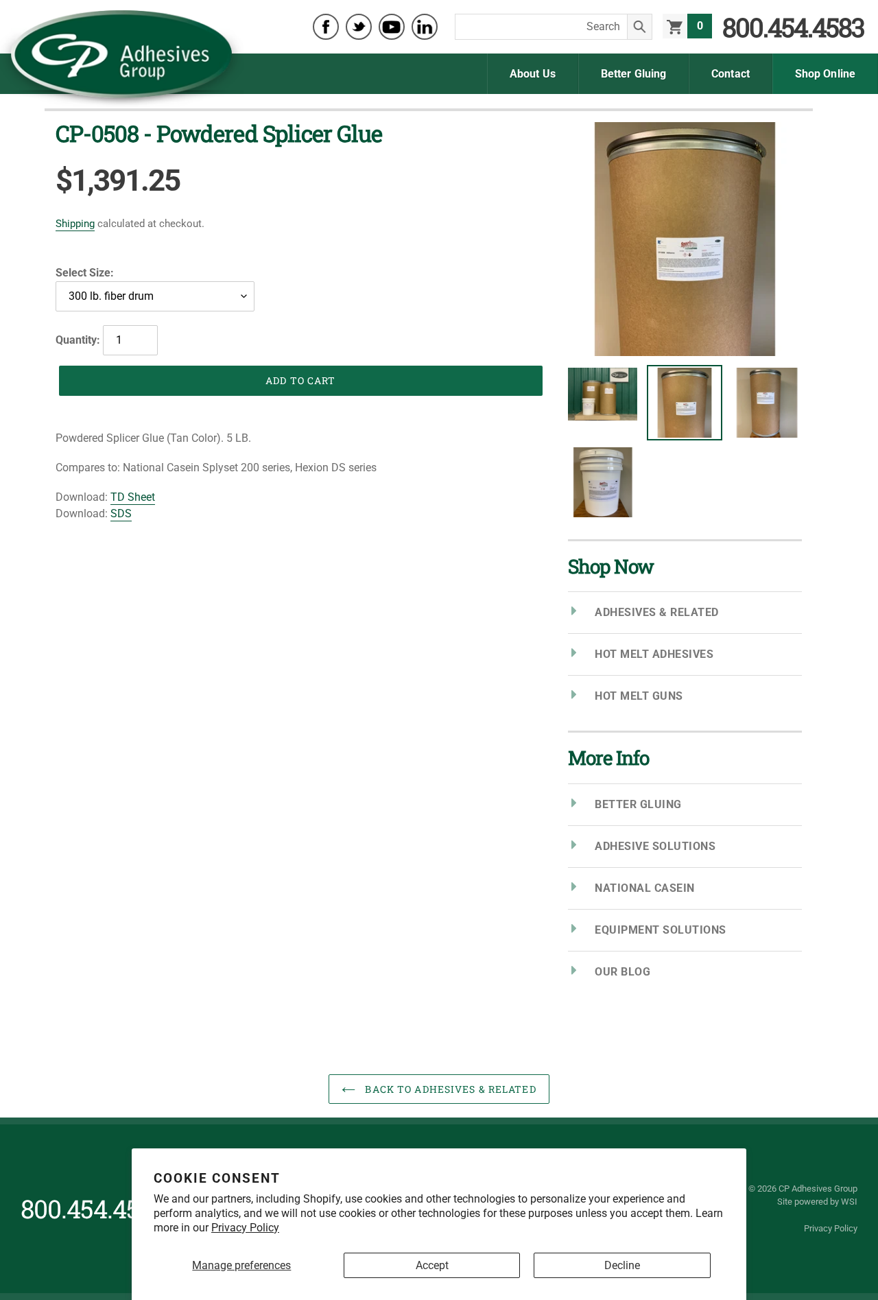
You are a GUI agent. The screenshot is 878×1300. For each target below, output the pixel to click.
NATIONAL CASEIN (645, 888)
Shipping (75, 223)
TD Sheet (132, 497)
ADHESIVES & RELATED (657, 612)
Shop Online (825, 73)
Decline (622, 1265)
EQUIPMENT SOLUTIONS (660, 929)
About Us (533, 73)
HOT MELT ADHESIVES (654, 654)
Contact (730, 73)
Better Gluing (633, 73)
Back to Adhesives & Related (449, 1089)
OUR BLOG (622, 971)
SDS (121, 513)
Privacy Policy (245, 1227)
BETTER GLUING (638, 804)
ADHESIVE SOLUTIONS (655, 846)
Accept (432, 1265)
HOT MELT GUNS (639, 695)
